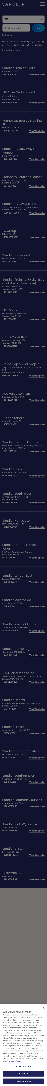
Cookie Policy (15, 1061)
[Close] (44, 1008)
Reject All (23, 1074)
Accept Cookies (23, 1081)
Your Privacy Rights (23, 1066)
